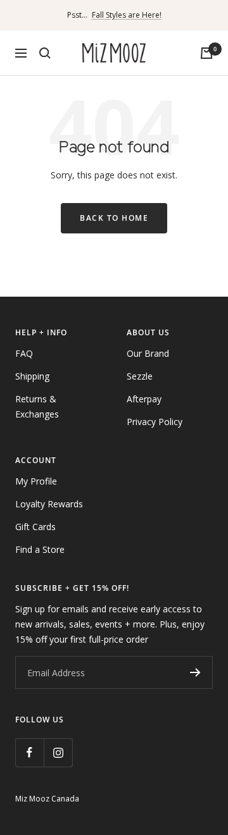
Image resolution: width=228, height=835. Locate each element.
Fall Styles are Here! (127, 14)
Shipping (32, 376)
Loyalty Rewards (49, 504)
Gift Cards (35, 527)
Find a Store (40, 549)
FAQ (24, 353)
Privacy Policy (154, 422)
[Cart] (206, 53)
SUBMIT (195, 672)
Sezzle (140, 376)
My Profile (36, 481)
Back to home (114, 218)
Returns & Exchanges (37, 406)
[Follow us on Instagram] (58, 752)
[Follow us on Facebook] (29, 752)
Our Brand (148, 353)
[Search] (45, 53)
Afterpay (144, 399)
